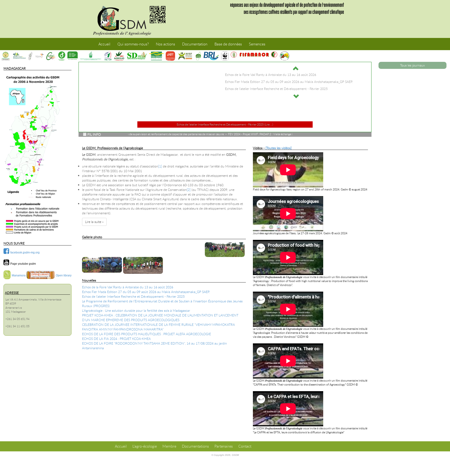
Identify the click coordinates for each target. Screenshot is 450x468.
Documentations (195, 446)
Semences (257, 44)
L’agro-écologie (144, 446)
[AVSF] (185, 56)
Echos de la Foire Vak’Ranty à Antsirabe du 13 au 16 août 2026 (127, 287)
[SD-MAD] (136, 56)
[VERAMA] (156, 56)
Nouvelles (89, 280)
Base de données (228, 44)
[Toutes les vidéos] (279, 148)
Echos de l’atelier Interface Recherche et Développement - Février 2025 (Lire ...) (225, 124)
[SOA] (30, 56)
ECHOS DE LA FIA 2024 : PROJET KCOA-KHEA (116, 338)
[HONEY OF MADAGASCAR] (39, 56)
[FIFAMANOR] (254, 54)
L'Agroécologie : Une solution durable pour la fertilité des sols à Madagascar (136, 310)
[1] (160, 166)
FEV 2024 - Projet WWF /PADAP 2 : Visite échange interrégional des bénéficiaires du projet (245, 134)
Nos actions (165, 44)
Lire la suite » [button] (94, 221)
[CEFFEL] (51, 56)
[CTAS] (5, 56)
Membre (169, 446)
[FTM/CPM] (108, 56)
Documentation (194, 44)
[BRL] (211, 56)
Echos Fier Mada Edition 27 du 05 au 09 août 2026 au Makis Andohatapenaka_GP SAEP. (146, 292)
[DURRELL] (62, 56)
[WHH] (72, 56)
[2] (189, 189)
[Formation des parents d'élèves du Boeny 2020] (143, 265)
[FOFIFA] (198, 56)
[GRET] (170, 56)
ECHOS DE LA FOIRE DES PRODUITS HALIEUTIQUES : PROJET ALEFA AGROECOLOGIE (146, 334)
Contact (244, 446)
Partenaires (223, 446)
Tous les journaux (412, 65)
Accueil (104, 44)
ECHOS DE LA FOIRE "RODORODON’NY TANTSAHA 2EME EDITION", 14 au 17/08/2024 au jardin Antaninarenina (154, 345)
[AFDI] (19, 56)
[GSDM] (132, 19)
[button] (296, 68)
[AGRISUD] (119, 56)
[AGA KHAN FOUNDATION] (91, 56)
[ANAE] (284, 56)
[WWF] (225, 56)
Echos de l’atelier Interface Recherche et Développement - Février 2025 (133, 296)
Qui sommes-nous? (133, 44)
